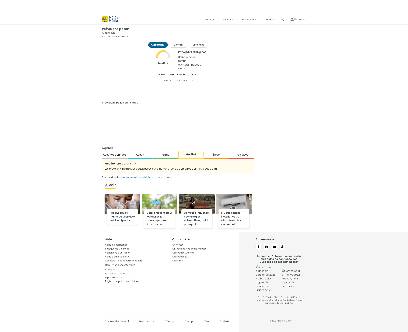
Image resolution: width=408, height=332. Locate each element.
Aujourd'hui (158, 44)
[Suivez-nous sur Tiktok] (282, 247)
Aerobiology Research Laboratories (141, 177)
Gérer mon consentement (120, 265)
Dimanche (198, 44)
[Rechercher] (282, 19)
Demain (178, 44)
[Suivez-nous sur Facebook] (258, 247)
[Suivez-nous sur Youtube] (274, 247)
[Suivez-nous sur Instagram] (266, 247)
